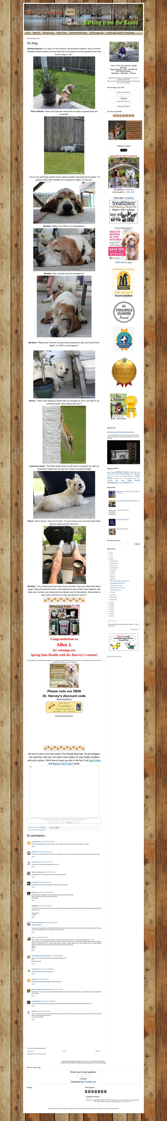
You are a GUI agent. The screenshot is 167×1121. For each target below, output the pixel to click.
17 (110, 607)
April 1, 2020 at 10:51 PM (48, 1001)
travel (131, 483)
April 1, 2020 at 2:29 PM (51, 922)
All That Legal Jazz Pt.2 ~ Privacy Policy (120, 33)
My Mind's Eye (36, 892)
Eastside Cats (35, 862)
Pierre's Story (61, 33)
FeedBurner (127, 101)
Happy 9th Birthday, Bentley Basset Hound (128, 501)
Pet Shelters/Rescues (127, 476)
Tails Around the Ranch (38, 922)
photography (112, 483)
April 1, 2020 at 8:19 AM (49, 872)
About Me (36, 33)
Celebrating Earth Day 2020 (117, 583)
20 (110, 559)
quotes (120, 483)
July (111, 572)
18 (110, 604)
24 (110, 552)
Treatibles (129, 198)
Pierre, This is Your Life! (116, 585)
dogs (131, 480)
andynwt (105, 1108)
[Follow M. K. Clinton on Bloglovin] (124, 107)
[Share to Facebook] (57, 828)
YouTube (111, 480)
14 (110, 613)
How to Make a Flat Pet (123, 510)
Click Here (130, 190)
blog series (121, 480)
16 (110, 609)
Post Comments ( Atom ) (40, 1054)
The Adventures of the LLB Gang (40, 955)
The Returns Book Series (78, 33)
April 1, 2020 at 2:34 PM (41, 937)
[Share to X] (54, 828)
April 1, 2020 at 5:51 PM (56, 989)
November (113, 563)
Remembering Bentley (122, 529)
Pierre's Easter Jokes (115, 590)
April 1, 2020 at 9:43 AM (45, 906)
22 (110, 554)
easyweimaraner (36, 841)
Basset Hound (111, 472)
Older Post (98, 1051)
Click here (120, 262)
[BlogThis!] (52, 828)
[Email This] (50, 828)
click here (69, 822)
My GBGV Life (35, 852)
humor (137, 480)
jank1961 (34, 1011)
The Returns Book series (132, 478)
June (111, 574)
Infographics (137, 474)
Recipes (122, 478)
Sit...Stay (112, 592)
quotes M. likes (112, 621)
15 (110, 611)
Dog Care (134, 472)
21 (110, 557)
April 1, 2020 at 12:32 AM (48, 841)
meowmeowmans (36, 1001)
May (111, 576)
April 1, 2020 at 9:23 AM (46, 892)
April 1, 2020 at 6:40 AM (46, 852)
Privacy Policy (133, 78)
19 (110, 602)
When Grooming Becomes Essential (119, 581)
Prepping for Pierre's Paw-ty (117, 587)
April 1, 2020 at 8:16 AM (46, 862)
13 (110, 616)
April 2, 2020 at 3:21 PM (43, 1011)
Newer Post (30, 1051)
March (112, 595)
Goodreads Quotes (135, 629)
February (112, 597)
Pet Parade (34, 829)
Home (28, 33)
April (111, 579)
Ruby (33, 937)
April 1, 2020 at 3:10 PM (47, 969)
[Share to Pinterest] (59, 828)
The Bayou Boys (41, 829)
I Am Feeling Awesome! (123, 519)
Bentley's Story (48, 33)
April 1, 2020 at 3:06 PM (56, 955)
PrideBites (117, 478)
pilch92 (34, 979)
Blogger (116, 1108)
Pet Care (116, 476)
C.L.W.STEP (35, 882)
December (113, 561)
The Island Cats (36, 969)
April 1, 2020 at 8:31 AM (45, 882)
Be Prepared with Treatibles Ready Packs (120, 432)
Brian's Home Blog (37, 872)
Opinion (110, 476)
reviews (126, 483)
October (112, 565)
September (113, 567)
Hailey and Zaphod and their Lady (41, 989)
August (112, 570)
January (112, 599)
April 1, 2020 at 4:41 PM (42, 979)
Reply (33, 846)
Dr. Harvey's (116, 474)
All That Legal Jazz (96, 33)
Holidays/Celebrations (127, 474)
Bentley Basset (123, 472)
